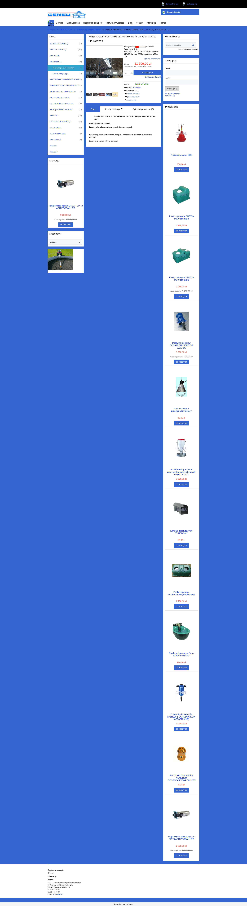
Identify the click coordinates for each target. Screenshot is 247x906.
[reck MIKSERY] (60, 259)
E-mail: (168, 68)
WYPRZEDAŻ (55, 140)
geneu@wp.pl (58, 894)
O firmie (51, 873)
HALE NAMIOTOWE (58, 134)
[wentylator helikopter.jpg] (96, 94)
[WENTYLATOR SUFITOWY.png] (115, 94)
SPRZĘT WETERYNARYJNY (61, 110)
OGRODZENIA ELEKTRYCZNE (62, 104)
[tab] (93, 109)
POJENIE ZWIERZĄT (58, 50)
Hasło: (167, 78)
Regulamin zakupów (56, 870)
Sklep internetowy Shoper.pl (123, 904)
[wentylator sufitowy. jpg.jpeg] (89, 94)
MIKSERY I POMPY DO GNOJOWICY (64, 86)
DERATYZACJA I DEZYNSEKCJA (63, 92)
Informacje (52, 876)
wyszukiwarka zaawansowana (188, 49)
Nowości (53, 146)
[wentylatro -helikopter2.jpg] (109, 94)
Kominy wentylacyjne (60, 74)
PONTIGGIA (137, 88)
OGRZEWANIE (56, 128)
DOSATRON (54, 56)
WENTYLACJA (55, 62)
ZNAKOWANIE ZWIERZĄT (60, 122)
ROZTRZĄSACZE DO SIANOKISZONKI (65, 80)
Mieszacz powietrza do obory (63, 68)
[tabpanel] (123, 128)
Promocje (53, 152)
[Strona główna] (67, 14)
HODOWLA (54, 116)
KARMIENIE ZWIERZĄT (59, 44)
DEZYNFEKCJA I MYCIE (59, 98)
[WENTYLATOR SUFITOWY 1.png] (102, 94)
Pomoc (50, 880)
